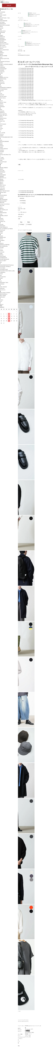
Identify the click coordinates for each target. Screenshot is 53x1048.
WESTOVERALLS (3, 294)
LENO (1, 160)
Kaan (1, 140)
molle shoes (2, 188)
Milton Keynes (3, 185)
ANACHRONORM (3, 20)
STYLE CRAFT (3, 260)
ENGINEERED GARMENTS (5, 87)
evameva (2, 90)
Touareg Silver (3, 276)
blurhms (1, 48)
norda (1, 214)
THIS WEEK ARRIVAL (4, 2)
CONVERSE (2, 67)
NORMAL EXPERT (4, 215)
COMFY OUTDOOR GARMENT (6, 64)
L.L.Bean (2, 157)
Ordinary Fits (2, 221)
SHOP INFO (18, 55)
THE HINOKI (2, 268)
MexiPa (1, 182)
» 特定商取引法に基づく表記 (19, 208)
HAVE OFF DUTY (3, 115)
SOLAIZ (1, 255)
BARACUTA (2, 36)
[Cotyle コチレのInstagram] (26, 1031)
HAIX (1, 109)
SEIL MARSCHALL (4, 246)
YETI (1, 301)
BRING (1, 54)
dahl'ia (1, 76)
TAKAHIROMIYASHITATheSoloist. (7, 265)
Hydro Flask (2, 121)
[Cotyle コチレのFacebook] (27, 1031)
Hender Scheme (3, 118)
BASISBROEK (3, 39)
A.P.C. (1, 13)
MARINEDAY (2, 172)
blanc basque (2, 45)
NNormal (1, 208)
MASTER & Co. (3, 177)
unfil (1, 281)
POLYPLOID (2, 230)
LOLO (1, 163)
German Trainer (3, 102)
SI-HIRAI (2, 247)
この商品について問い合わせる (20, 212)
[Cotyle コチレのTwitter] (29, 1031)
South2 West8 (3, 256)
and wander (2, 22)
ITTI (1, 129)
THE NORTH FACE (4, 269)
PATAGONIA (2, 225)
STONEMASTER (3, 257)
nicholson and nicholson (5, 204)
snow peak (2, 252)
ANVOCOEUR (3, 23)
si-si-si (1, 249)
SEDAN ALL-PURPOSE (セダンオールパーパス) (20, 61)
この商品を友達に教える (19, 214)
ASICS (1, 26)
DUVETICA (2, 83)
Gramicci (2, 105)
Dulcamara (2, 82)
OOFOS (1, 218)
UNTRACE (2, 284)
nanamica (2, 196)
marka (1, 173)
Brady (1, 51)
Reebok (1, 236)
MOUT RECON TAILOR (4, 191)
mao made (2, 170)
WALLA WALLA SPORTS (5, 292)
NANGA (1, 198)
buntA (1, 57)
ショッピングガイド (18, 1038)
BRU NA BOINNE (3, 55)
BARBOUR (2, 38)
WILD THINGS (3, 295)
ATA (1, 29)
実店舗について (28, 1034)
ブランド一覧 (27, 1035)
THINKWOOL (2, 272)
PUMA (1, 233)
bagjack (1, 35)
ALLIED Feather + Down (5, 18)
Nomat (1, 211)
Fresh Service (3, 98)
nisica (1, 207)
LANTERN (2, 159)
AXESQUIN (2, 32)
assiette (1, 28)
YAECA (1, 300)
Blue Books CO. (3, 47)
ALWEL (1, 19)
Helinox (1, 116)
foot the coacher (3, 96)
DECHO (1, 80)
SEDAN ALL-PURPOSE (4, 244)
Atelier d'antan (3, 31)
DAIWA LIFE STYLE (4, 77)
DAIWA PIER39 (3, 79)
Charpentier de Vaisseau (5, 61)
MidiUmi (1, 183)
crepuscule (2, 71)
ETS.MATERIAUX (3, 89)
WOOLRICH (2, 297)
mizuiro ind (2, 186)
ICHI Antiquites (3, 124)
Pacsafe (1, 224)
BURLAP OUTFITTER (4, 58)
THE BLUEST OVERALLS (5, 266)
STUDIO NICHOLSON (4, 259)
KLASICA (2, 150)
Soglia (1, 253)
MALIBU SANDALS (4, 167)
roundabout (2, 240)
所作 (1, 262)
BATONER (2, 41)
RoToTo (1, 239)
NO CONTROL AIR (4, 209)
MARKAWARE (3, 175)
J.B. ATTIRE (2, 132)
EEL (1, 86)
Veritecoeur (2, 288)
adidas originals (3, 15)
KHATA (1, 147)
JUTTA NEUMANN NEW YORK (6, 137)
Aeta (1, 16)
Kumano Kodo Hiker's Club (5, 154)
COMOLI (2, 65)
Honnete (1, 119)
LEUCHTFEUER (3, 161)
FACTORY (2, 95)
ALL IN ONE (19, 20)
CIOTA (1, 63)
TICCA (1, 273)
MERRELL (2, 180)
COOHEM (2, 70)
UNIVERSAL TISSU (4, 282)
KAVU (1, 143)
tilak (1, 275)
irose (1, 127)
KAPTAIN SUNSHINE (4, 141)
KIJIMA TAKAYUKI (4, 148)
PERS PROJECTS (4, 227)
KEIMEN (2, 145)
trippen (1, 278)
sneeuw (1, 250)
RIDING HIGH (3, 237)
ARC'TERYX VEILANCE (5, 25)
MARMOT (2, 176)
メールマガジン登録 (18, 1034)
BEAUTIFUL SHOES (4, 44)
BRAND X (2, 52)
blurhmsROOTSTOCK (4, 49)
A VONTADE (2, 12)
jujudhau (1, 135)
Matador (1, 179)
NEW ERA (2, 202)
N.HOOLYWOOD (3, 195)
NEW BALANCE (3, 201)
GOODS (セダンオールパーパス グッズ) (33, 1025)
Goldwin (1, 103)
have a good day (3, 113)
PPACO (1, 231)
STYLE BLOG (27, 55)
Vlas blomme (2, 289)
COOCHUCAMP (3, 68)
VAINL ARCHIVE (3, 287)
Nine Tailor (2, 205)
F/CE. (1, 93)
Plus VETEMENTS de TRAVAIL (6, 228)
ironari (1, 125)
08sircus (1, 304)
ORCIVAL (2, 220)
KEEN (1, 144)
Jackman (2, 134)
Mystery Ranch (3, 192)
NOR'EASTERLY (3, 212)
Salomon (2, 243)
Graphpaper (2, 106)
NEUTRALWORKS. (4, 199)
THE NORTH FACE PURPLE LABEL (7, 270)
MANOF (1, 169)
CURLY (1, 73)
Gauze (1, 100)
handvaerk (2, 111)
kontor (1, 153)
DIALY (22, 55)
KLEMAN (2, 151)
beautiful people (3, 42)
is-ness (1, 128)
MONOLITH (2, 189)
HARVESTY (2, 112)
